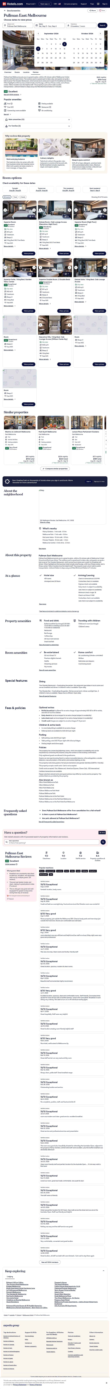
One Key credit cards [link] (95, 1350)
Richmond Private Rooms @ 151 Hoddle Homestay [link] (24, 1306)
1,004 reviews (10, 864)
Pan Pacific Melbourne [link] (14, 1296)
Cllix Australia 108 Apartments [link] (66, 1306)
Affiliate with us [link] (51, 1338)
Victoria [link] (18, 1315)
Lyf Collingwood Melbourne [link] (16, 1290)
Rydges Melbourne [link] (13, 1286)
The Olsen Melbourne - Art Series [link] (67, 1298)
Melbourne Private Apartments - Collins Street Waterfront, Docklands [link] (76, 1303)
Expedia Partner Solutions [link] (54, 1341)
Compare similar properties (56, 469)
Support (84, 4)
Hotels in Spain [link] (8, 1358)
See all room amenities (47, 670)
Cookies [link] (70, 1351)
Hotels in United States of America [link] (11, 1336)
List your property (70, 4)
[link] (102, 10)
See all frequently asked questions (51, 822)
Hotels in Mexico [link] (8, 1341)
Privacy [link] (70, 1339)
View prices (28, 253)
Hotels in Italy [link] (7, 1348)
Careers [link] (91, 1339)
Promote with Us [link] (51, 1348)
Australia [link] (12, 1315)
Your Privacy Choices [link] (74, 1348)
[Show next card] (106, 440)
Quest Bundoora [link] (12, 1302)
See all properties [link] (13, 11)
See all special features (47, 696)
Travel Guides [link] (93, 1346)
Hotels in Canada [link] (8, 1344)
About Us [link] (92, 1336)
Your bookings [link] (29, 1336)
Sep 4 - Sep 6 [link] (95, 190)
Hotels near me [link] (94, 1343)
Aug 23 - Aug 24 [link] (41, 190)
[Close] (106, 1383)
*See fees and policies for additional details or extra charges (58, 611)
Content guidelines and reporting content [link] (75, 1355)
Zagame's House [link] (61, 1282)
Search (102, 25)
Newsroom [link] (49, 1345)
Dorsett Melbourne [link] (13, 1292)
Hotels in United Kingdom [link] (11, 1351)
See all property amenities (49, 645)
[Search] (103, 842)
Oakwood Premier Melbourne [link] (65, 1288)
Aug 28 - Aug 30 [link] (68, 190)
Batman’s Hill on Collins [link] (14, 1282)
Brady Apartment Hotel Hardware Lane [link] (20, 1288)
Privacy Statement (19, 1385)
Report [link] (11, 899)
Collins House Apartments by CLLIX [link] (67, 1286)
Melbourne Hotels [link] (28, 1315)
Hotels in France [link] (8, 1355)
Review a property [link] (31, 1346)
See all (6, 114)
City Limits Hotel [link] (12, 1298)
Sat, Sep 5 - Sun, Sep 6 (48, 26)
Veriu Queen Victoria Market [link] (65, 1290)
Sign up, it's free (99, 481)
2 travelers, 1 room (78, 26)
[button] (47, 44)
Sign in (104, 4)
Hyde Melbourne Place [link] (63, 1296)
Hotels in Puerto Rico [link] (10, 1365)
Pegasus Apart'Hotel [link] (62, 1300)
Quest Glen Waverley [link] (62, 1294)
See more (42, 549)
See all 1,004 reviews (11, 95)
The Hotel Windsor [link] (61, 1284)
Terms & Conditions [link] (74, 1336)
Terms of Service (36, 1385)
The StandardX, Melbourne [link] (16, 1294)
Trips (92, 4)
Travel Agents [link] (50, 1351)
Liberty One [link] (59, 1292)
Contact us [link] (28, 1343)
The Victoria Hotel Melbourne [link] (17, 1284)
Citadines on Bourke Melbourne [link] (18, 1300)
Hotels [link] (6, 1315)
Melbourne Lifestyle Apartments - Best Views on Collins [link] (26, 1308)
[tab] (10, 1276)
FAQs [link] (26, 1339)
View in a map (45, 522)
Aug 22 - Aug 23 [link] (15, 190)
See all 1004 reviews (49, 1262)
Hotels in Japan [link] (8, 1362)
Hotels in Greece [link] (8, 1368)
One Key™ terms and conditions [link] (74, 1343)
